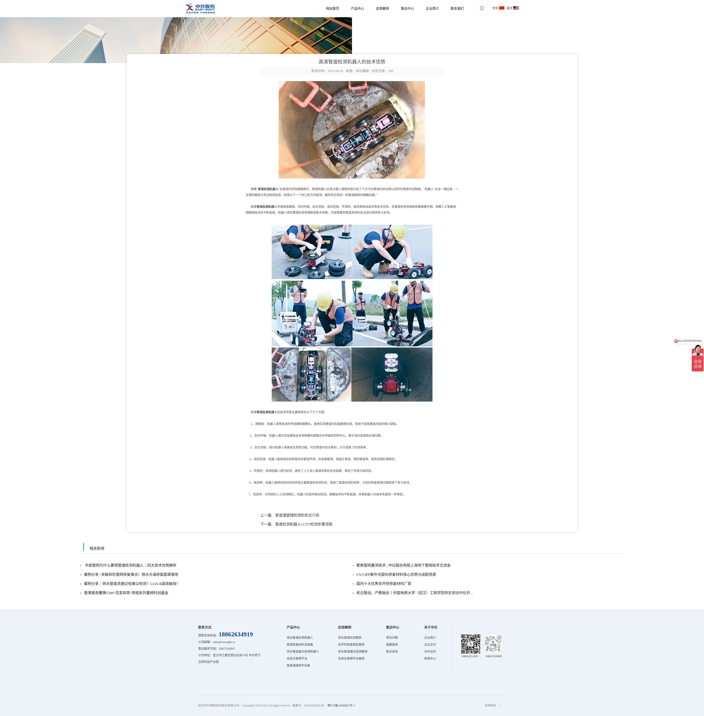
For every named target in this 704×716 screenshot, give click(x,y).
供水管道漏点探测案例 (352, 651)
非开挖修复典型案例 (351, 644)
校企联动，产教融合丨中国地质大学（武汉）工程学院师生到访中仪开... (414, 593)
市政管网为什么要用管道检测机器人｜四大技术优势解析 (130, 565)
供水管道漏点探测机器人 (303, 651)
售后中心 (407, 8)
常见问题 (392, 637)
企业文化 (430, 644)
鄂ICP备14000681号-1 (341, 705)
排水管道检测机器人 (300, 637)
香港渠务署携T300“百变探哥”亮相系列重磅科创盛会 (126, 593)
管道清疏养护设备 (298, 665)
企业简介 (432, 8)
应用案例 (382, 8)
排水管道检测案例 (350, 637)
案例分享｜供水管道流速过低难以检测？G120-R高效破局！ (132, 584)
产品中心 (357, 8)
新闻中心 (430, 658)
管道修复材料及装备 (300, 644)
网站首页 (332, 8)
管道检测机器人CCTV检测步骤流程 (303, 524)
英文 (510, 8)
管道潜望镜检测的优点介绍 (297, 515)
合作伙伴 (430, 651)
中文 (495, 8)
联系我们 (457, 8)
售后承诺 (392, 651)
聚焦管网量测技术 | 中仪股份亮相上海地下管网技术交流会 (403, 565)
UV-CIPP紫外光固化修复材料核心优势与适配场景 (396, 575)
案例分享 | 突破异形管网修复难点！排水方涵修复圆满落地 (131, 575)
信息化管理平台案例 (351, 658)
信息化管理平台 (297, 658)
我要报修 (392, 644)
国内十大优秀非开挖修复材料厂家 (383, 584)
